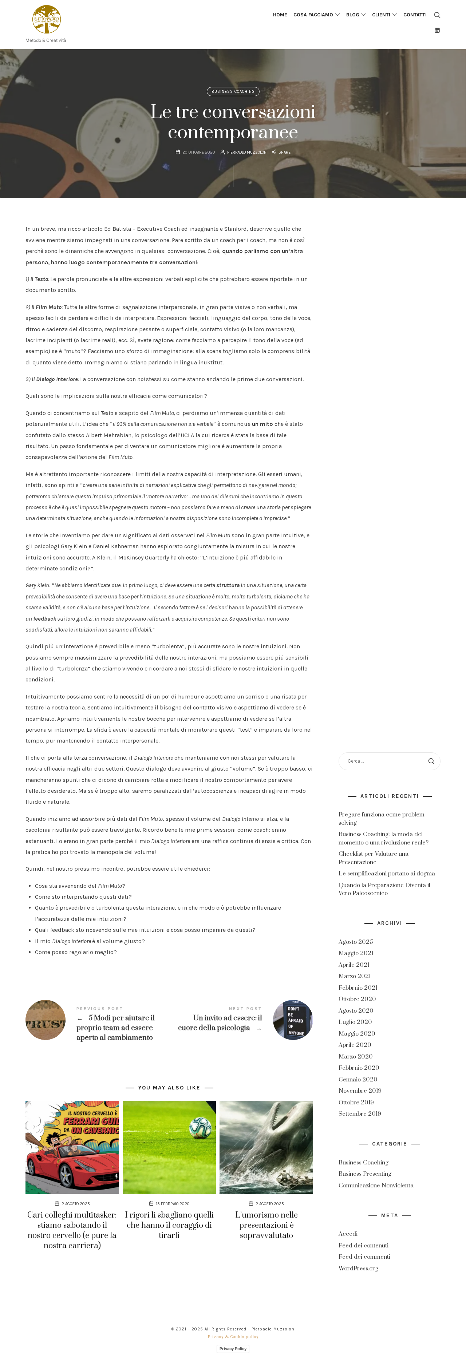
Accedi (348, 1234)
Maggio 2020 (357, 1033)
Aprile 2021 (354, 965)
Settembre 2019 (360, 1114)
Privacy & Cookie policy (233, 1336)
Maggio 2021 (356, 953)
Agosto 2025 (356, 942)
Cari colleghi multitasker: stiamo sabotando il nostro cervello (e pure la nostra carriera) (72, 1230)
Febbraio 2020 (359, 1068)
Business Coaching (233, 91)
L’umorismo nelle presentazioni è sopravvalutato (266, 1225)
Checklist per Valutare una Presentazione (373, 858)
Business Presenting (365, 1174)
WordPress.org (358, 1268)
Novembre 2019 (360, 1091)
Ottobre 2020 (357, 999)
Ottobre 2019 (356, 1102)
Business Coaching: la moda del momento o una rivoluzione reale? (384, 838)
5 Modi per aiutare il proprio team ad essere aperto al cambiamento (97, 1024)
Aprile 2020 (355, 1045)
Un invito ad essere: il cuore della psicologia (241, 1020)
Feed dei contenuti (363, 1245)
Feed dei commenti (364, 1257)
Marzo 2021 (355, 976)
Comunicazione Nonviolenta (376, 1185)
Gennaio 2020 (358, 1079)
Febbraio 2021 (358, 988)
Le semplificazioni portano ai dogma (387, 873)
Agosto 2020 (356, 1010)
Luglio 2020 (355, 1022)
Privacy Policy (233, 1348)
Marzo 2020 (356, 1056)
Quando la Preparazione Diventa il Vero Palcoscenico (384, 889)
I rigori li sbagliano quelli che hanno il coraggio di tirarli (169, 1225)
